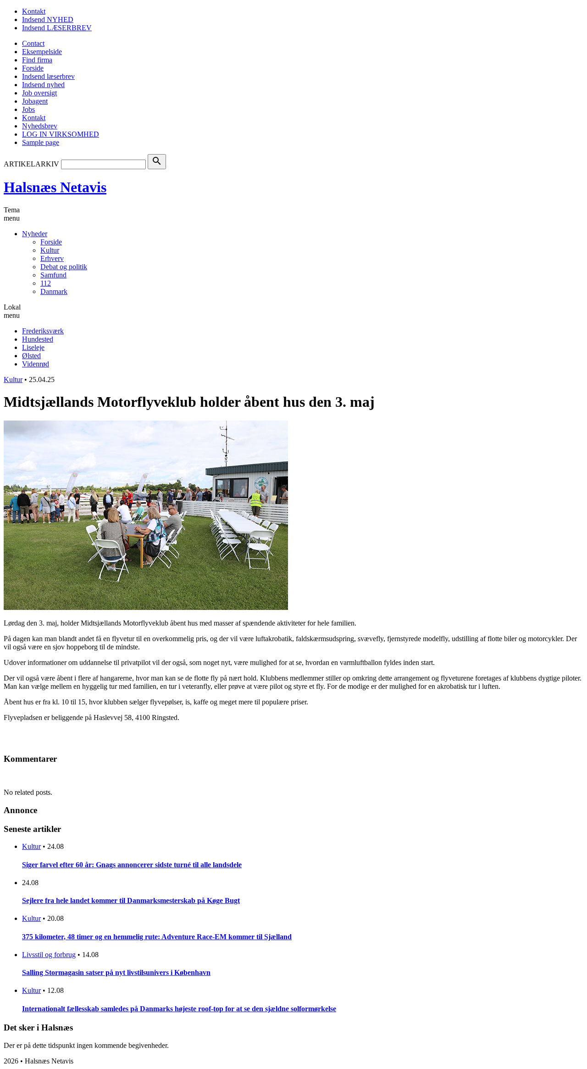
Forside (33, 68)
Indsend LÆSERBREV (57, 28)
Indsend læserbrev (48, 76)
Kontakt (33, 11)
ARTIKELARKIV (31, 164)
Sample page (40, 142)
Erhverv (52, 258)
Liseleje (33, 347)
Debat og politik (63, 267)
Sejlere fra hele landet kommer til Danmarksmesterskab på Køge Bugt (131, 900)
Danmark (53, 291)
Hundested (37, 339)
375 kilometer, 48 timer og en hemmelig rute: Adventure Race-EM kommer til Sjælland (157, 937)
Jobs (28, 109)
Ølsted (31, 356)
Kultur (49, 250)
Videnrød (35, 364)
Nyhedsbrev (39, 126)
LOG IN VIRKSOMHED (60, 134)
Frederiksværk (43, 331)
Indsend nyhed (43, 85)
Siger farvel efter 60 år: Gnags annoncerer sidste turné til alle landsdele (132, 865)
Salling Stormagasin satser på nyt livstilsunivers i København (116, 972)
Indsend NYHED (47, 19)
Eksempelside (42, 51)
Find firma (37, 60)
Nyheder (34, 234)
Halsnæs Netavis (55, 187)
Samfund (53, 275)
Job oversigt (39, 93)
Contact (33, 43)
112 (45, 283)
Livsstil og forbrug (49, 954)
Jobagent (35, 101)
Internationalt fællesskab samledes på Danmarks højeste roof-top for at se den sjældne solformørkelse (179, 1009)
